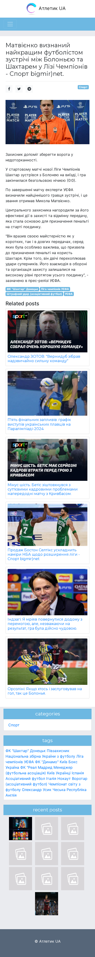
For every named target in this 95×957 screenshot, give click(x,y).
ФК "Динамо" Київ (51, 761)
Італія (51, 778)
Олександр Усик (36, 789)
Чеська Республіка (69, 789)
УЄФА (69, 294)
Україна (12, 767)
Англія (11, 795)
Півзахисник (58, 750)
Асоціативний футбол (25, 778)
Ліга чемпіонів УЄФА (55, 289)
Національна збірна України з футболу (40, 756)
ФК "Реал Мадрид (36, 767)
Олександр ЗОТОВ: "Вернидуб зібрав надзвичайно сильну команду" (44, 358)
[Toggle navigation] (10, 24)
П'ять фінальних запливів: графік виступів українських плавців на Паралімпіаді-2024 (39, 424)
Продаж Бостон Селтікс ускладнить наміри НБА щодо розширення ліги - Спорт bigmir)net (44, 554)
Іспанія (78, 773)
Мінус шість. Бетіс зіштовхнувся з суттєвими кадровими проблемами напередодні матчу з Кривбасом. (43, 489)
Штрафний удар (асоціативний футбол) (34, 294)
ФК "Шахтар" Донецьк (22, 289)
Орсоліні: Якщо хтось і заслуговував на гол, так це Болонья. (45, 691)
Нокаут (64, 778)
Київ (51, 773)
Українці (63, 773)
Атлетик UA (51, 8)
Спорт (83, 87)
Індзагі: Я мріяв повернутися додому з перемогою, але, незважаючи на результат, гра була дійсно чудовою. (45, 623)
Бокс (72, 761)
